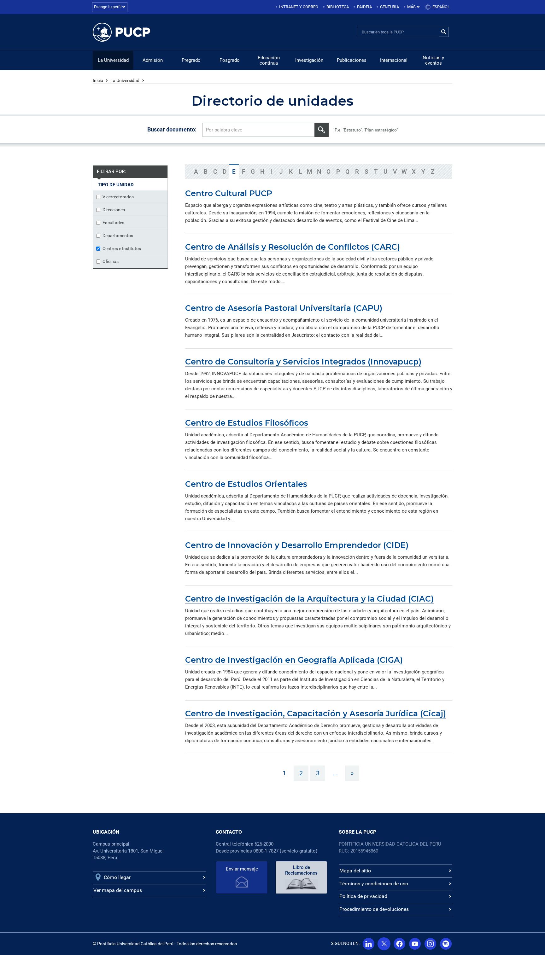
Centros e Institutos (122, 248)
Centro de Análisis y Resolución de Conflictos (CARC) (292, 247)
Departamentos (118, 235)
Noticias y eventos (433, 60)
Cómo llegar (117, 877)
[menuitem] (297, 7)
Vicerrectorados (118, 196)
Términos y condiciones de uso (373, 884)
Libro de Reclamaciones (301, 870)
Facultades (113, 222)
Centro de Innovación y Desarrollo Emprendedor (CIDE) (296, 545)
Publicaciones (351, 60)
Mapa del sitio (355, 871)
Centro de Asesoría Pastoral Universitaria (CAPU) (283, 308)
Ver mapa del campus (117, 890)
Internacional (393, 60)
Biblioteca (337, 6)
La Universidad (113, 60)
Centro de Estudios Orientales (246, 484)
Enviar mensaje (242, 869)
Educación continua (269, 60)
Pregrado (191, 60)
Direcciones (114, 209)
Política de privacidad (363, 896)
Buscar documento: (171, 129)
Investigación (309, 60)
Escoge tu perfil (108, 6)
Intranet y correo (298, 6)
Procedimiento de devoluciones (374, 909)
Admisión (153, 60)
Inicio (98, 80)
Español (441, 6)
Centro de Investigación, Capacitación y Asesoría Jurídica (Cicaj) (315, 713)
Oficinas (111, 261)
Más (412, 6)
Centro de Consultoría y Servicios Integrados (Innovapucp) (303, 361)
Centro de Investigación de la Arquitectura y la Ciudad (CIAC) (309, 598)
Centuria (389, 6)
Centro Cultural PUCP (228, 193)
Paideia (364, 6)
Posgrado (230, 60)
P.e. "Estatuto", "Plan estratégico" (366, 129)
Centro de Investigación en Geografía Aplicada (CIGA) (294, 660)
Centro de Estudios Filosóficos (246, 423)
